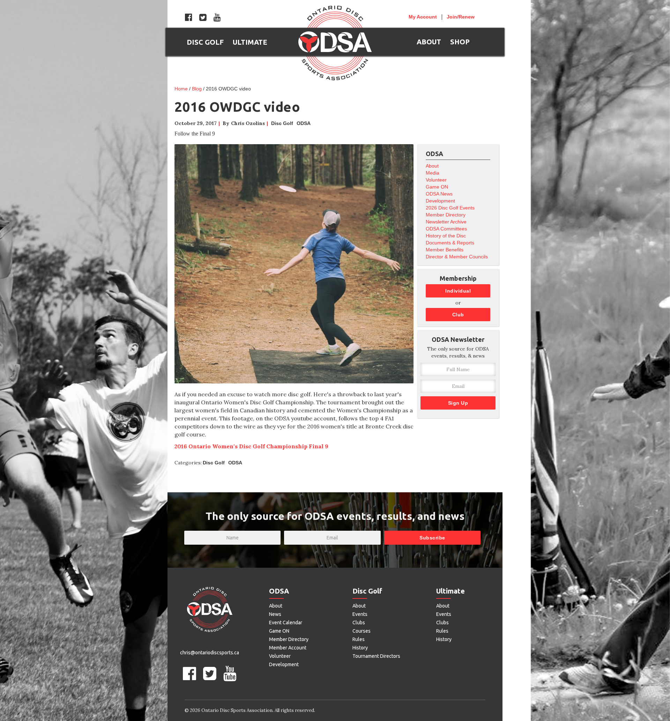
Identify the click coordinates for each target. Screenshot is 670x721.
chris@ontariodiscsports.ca (209, 652)
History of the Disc (446, 235)
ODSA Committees (446, 228)
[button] (205, 42)
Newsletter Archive (446, 222)
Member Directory (446, 215)
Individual (458, 291)
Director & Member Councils (457, 256)
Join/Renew (461, 17)
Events (359, 614)
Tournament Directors (376, 656)
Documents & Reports (450, 242)
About (432, 166)
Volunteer (436, 180)
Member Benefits (444, 249)
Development (440, 201)
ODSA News (439, 194)
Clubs (358, 622)
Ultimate (450, 591)
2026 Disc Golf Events (450, 208)
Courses (361, 631)
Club (458, 314)
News (275, 614)
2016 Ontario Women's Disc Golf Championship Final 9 (251, 446)
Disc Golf (282, 123)
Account (423, 17)
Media (432, 173)
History (360, 647)
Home (181, 88)
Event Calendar (285, 622)
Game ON (437, 187)
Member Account (287, 647)
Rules (358, 639)
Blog (197, 88)
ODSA (304, 123)
